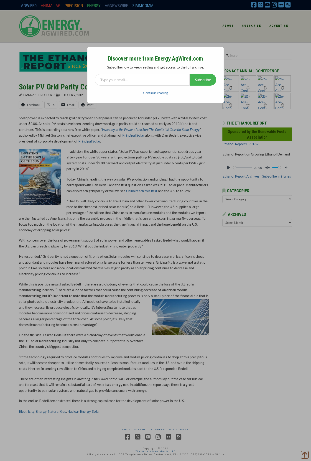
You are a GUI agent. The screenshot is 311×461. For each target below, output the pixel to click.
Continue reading (155, 93)
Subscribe (203, 79)
